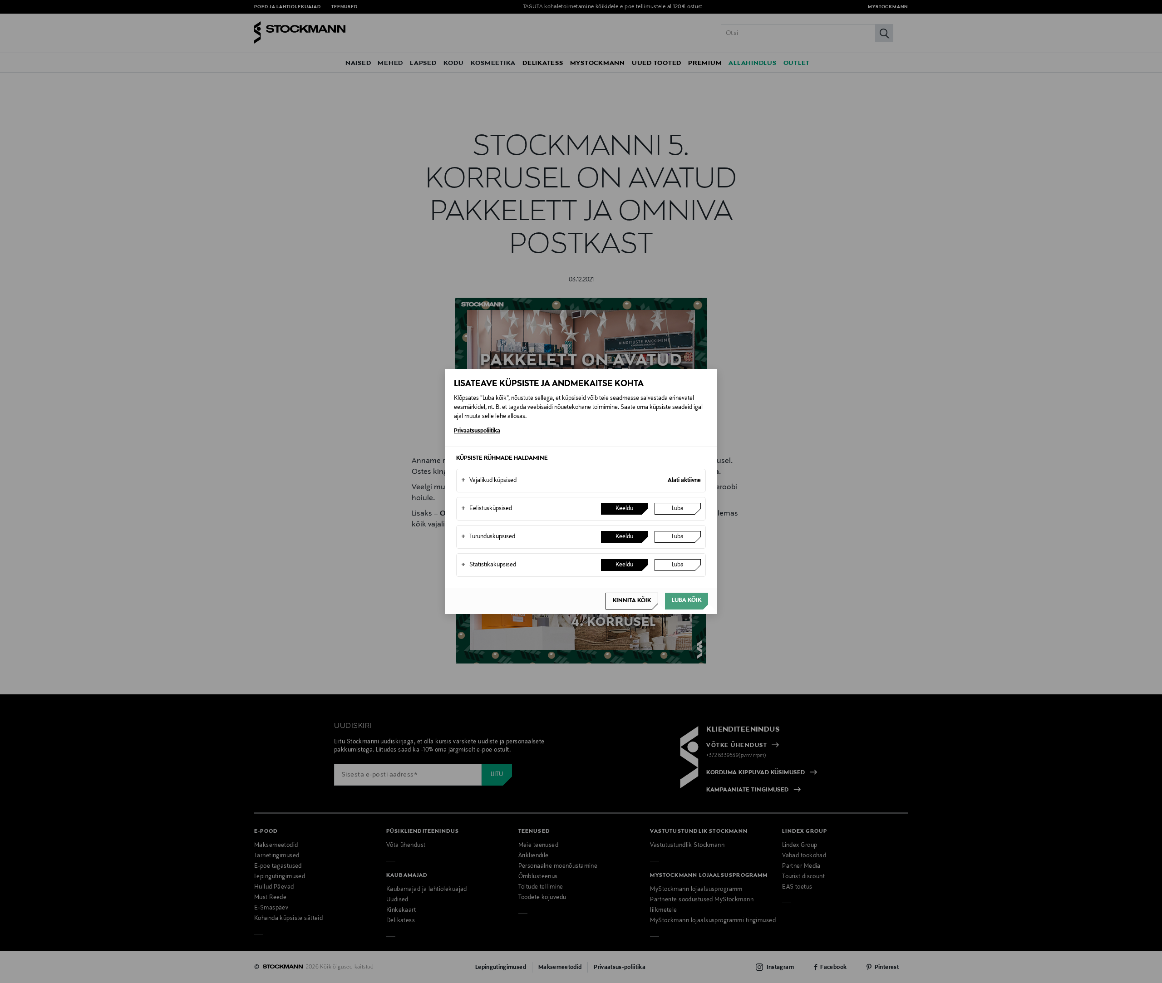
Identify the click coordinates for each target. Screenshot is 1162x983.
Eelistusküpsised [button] (486, 509)
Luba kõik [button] (686, 600)
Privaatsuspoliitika (477, 431)
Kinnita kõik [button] (632, 601)
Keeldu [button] (624, 509)
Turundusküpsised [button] (488, 537)
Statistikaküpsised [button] (488, 565)
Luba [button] (678, 509)
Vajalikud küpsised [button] (489, 481)
